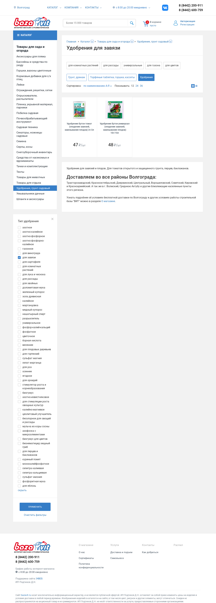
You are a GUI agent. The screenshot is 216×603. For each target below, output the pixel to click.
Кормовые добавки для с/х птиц (33, 77)
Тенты (20, 171)
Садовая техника (27, 127)
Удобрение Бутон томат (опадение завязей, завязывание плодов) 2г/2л (79, 126)
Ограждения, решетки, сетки (34, 90)
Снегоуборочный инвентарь (34, 152)
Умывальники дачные (30, 193)
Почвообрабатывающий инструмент (31, 120)
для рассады (111, 65)
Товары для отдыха (28, 182)
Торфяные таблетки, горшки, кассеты (112, 77)
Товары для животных (30, 177)
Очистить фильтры (35, 514)
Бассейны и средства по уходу (31, 63)
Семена (21, 141)
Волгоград (23, 7)
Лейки (20, 84)
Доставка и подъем (121, 552)
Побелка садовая (27, 113)
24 (137, 85)
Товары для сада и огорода (30, 48)
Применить (35, 507)
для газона (153, 65)
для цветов (172, 65)
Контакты (92, 7)
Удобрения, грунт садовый (33, 188)
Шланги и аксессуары (30, 199)
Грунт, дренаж (76, 77)
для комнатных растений (83, 65)
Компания (71, 7)
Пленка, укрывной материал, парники (34, 106)
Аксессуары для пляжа (31, 56)
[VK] (165, 8)
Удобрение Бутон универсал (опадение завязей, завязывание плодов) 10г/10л (115, 128)
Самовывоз (117, 558)
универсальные (133, 65)
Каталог (52, 7)
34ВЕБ (39, 578)
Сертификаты (86, 558)
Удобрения (146, 77)
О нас (82, 552)
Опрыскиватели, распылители (26, 97)
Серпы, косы (24, 146)
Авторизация (187, 21)
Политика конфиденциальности (91, 565)
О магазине (108, 201)
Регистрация (187, 24)
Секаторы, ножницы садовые (29, 134)
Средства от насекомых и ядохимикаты (32, 159)
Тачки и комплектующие (32, 166)
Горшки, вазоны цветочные (33, 70)
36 (141, 85)
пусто (153, 25)
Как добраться (150, 552)
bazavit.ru (26, 595)
